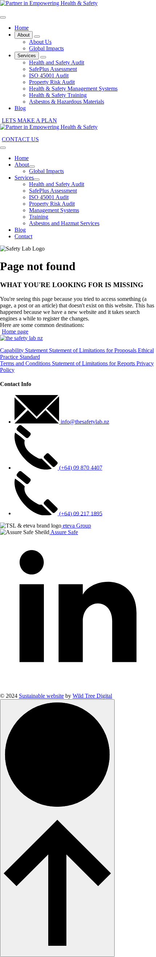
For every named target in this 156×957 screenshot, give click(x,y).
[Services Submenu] (43, 57)
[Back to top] (57, 828)
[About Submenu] (37, 36)
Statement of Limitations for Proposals (93, 350)
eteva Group (76, 525)
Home (22, 28)
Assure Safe (63, 532)
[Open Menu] (3, 17)
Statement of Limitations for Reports (94, 363)
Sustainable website (41, 696)
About (23, 35)
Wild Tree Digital (92, 696)
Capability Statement (24, 350)
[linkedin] (78, 689)
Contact (23, 236)
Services (26, 55)
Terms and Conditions (26, 363)
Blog (20, 108)
